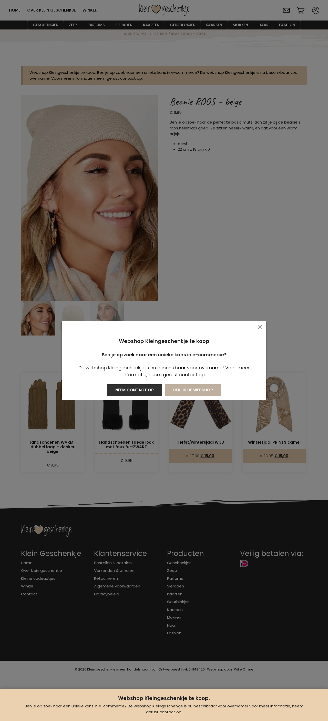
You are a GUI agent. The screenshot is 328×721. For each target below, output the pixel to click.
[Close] (260, 327)
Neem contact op (134, 390)
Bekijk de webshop (193, 390)
